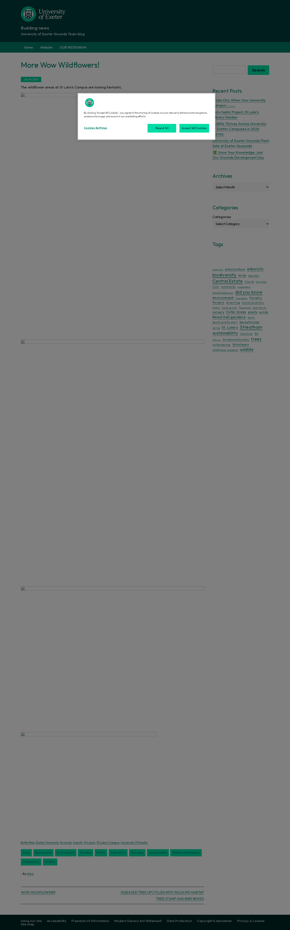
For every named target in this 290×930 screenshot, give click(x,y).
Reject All (162, 128)
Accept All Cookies (194, 128)
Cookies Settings (95, 127)
